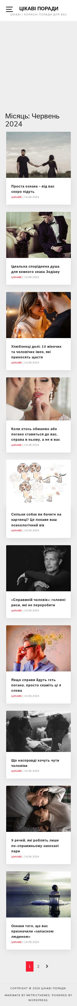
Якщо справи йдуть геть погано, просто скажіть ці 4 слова (36, 685)
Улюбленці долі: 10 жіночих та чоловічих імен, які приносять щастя (36, 351)
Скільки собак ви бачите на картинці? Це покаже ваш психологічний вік (36, 519)
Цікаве (16, 197)
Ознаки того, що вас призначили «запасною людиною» (32, 931)
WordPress (38, 1000)
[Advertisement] (38, 61)
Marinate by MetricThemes (27, 995)
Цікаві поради (38, 8)
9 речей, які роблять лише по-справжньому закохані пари (35, 845)
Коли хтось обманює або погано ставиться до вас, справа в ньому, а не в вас (35, 434)
